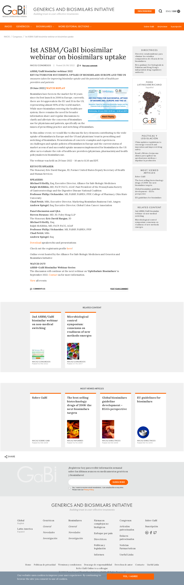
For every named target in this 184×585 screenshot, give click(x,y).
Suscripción (176, 26)
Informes (99, 554)
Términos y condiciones (69, 564)
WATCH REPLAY (55, 88)
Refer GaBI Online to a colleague (92, 568)
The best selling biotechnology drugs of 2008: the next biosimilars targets (149, 182)
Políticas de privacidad (44, 564)
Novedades (49, 532)
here (69, 248)
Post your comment (90, 65)
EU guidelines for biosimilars (148, 197)
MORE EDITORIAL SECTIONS (74, 26)
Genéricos (23, 26)
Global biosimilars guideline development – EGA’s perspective (147, 191)
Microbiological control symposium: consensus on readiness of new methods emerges (147, 223)
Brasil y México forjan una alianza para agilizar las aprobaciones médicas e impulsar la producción (146, 157)
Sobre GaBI (149, 26)
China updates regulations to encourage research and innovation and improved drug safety (148, 146)
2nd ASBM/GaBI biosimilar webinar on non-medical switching (147, 213)
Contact (53, 274)
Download (35, 242)
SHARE (11, 456)
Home (28, 564)
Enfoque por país (103, 533)
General (47, 526)
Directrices (100, 539)
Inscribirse (145, 11)
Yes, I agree (130, 576)
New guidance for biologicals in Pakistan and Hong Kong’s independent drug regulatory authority (149, 68)
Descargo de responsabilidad (98, 564)
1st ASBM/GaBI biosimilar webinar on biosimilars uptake (49, 37)
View (32, 280)
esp (174, 11)
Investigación (50, 538)
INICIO (8, 26)
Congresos (17, 37)
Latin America (25, 530)
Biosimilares (44, 26)
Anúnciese (162, 26)
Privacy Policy (89, 490)
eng (168, 11)
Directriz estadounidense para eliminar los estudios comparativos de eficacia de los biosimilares (149, 57)
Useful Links (126, 554)
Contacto (139, 564)
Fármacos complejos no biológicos (101, 524)
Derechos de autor (124, 564)
